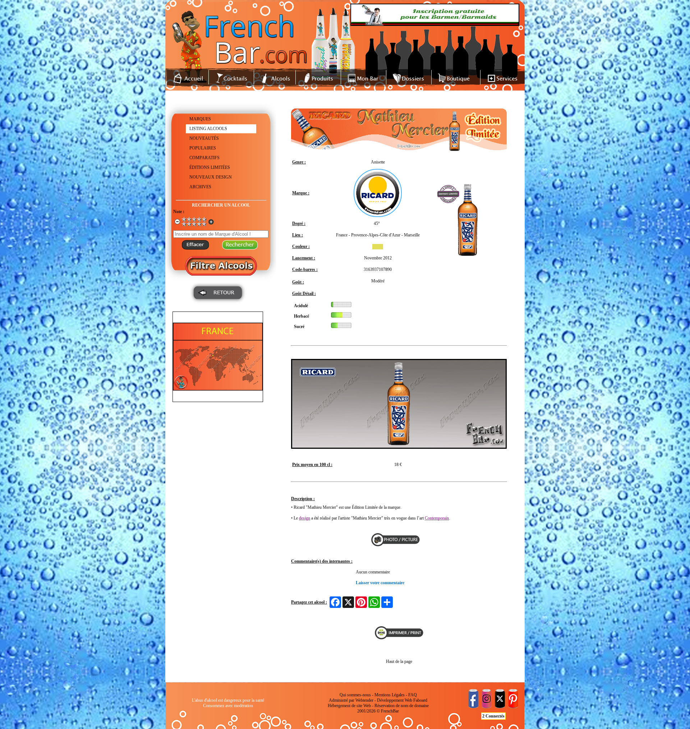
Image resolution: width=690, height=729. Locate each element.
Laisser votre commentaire (380, 582)
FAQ (412, 694)
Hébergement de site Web (349, 705)
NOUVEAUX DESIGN (210, 177)
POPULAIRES (202, 148)
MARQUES (200, 118)
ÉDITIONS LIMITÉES (209, 167)
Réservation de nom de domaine (401, 705)
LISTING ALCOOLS (208, 128)
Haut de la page (399, 661)
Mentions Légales (389, 694)
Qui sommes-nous (355, 694)
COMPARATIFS (204, 157)
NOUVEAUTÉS (204, 138)
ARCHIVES (200, 186)
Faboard (420, 700)
